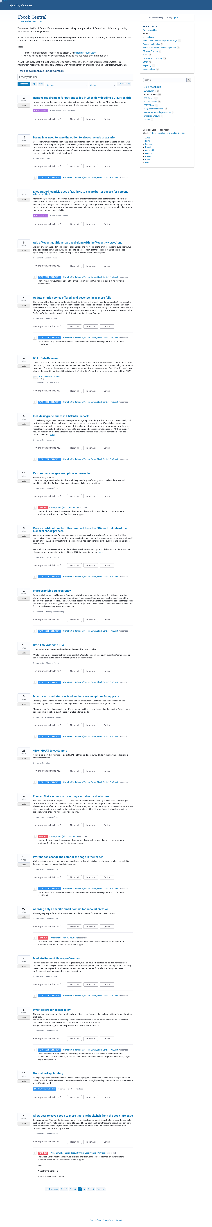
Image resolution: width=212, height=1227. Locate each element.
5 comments (38, 663)
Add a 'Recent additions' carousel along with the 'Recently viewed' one (77, 242)
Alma (147, 138)
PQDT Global (149, 105)
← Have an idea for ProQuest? (30, 21)
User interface (69, 111)
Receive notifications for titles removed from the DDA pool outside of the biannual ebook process (80, 530)
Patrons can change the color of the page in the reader (68, 857)
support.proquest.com (85, 53)
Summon (149, 144)
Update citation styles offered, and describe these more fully (72, 297)
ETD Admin (149, 98)
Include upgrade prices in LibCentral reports (61, 416)
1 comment (38, 258)
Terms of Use (96, 1220)
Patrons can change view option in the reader (62, 473)
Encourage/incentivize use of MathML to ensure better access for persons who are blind (80, 193)
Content (148, 156)
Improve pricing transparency (52, 590)
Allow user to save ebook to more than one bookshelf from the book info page (83, 1115)
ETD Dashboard (150, 102)
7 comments (38, 919)
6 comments (63, 1089)
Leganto (148, 153)
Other (48, 158)
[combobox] (165, 80)
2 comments (38, 1134)
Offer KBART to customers (50, 750)
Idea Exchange (21, 6)
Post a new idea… (150, 30)
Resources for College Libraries (157, 112)
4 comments (38, 158)
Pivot (147, 163)
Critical (109, 119)
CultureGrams (150, 91)
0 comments (55, 111)
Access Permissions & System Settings (160, 40)
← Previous (52, 1189)
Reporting (50, 440)
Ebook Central (150, 94)
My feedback (124, 84)
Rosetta (148, 147)
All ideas (147, 34)
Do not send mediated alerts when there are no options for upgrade (76, 696)
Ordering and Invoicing (54, 612)
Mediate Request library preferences (56, 958)
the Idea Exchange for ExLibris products (168, 133)
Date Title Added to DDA (48, 645)
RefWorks (149, 159)
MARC (145, 55)
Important (92, 119)
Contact (119, 1220)
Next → (100, 1189)
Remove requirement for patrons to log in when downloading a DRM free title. (82, 97)
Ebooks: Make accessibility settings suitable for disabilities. (71, 796)
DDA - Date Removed (46, 358)
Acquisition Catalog (53, 717)
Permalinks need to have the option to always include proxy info (74, 137)
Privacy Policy (109, 1220)
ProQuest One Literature (154, 109)
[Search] (188, 80)
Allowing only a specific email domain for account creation (70, 909)
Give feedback (152, 87)
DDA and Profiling (53, 383)
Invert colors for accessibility (52, 1009)
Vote (24, 106)
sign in (175, 18)
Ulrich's (147, 119)
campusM (149, 150)
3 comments (38, 488)
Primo (147, 141)
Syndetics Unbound (152, 116)
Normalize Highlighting (48, 1073)
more (52, 435)
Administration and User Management (159, 48)
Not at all (76, 119)
